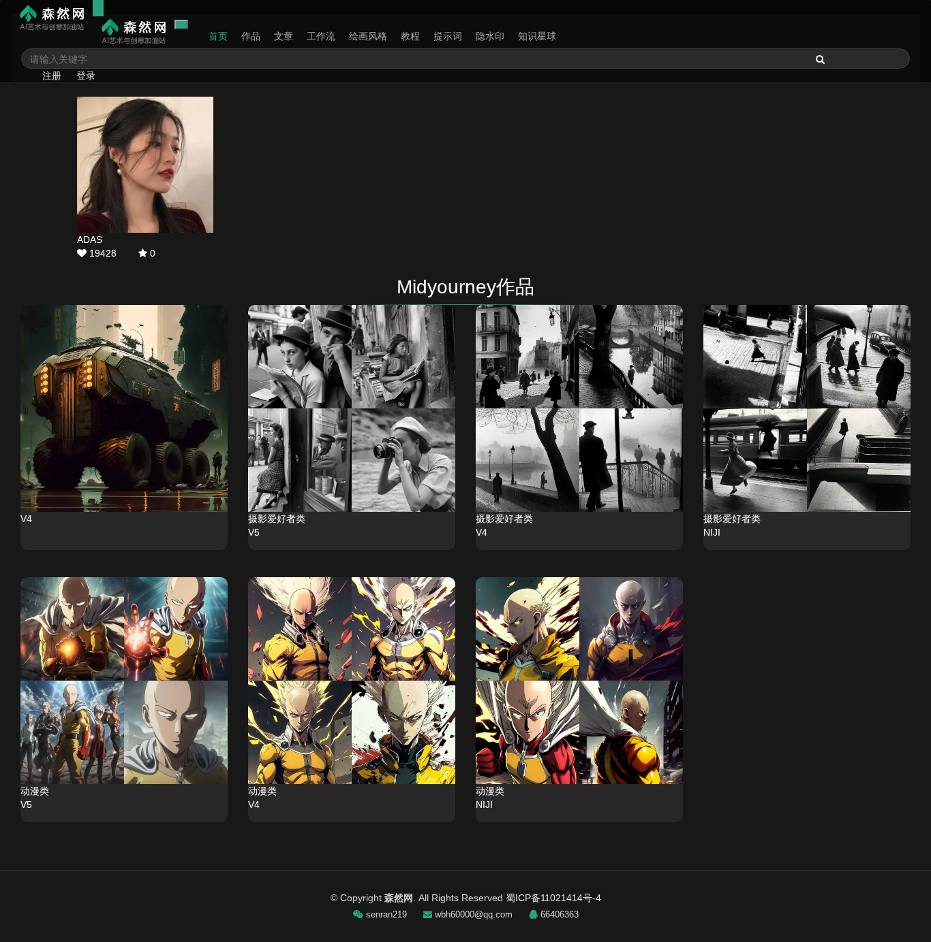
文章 (283, 36)
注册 (51, 75)
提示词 (447, 36)
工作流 (321, 36)
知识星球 (537, 36)
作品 (250, 36)
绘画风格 (368, 36)
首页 (218, 36)
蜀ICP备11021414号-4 (553, 897)
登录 (85, 75)
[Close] (181, 24)
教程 (410, 36)
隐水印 (490, 36)
